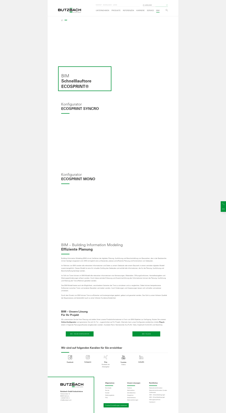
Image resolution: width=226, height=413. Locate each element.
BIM (158, 10)
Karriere (140, 10)
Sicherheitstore (131, 397)
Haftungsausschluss (154, 399)
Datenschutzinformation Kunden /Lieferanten (158, 391)
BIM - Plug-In (146, 334)
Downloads (107, 5)
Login (115, 5)
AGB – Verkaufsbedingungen (157, 395)
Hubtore (129, 388)
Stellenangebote (109, 395)
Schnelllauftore (131, 393)
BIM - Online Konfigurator (79, 334)
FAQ (106, 397)
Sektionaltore (130, 390)
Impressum (152, 402)
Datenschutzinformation (155, 388)
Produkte (116, 10)
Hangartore (130, 395)
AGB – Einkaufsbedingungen (157, 397)
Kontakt (99, 5)
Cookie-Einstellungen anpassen (116, 405)
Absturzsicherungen (132, 400)
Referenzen (128, 10)
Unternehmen (102, 10)
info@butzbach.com (66, 400)
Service (150, 10)
